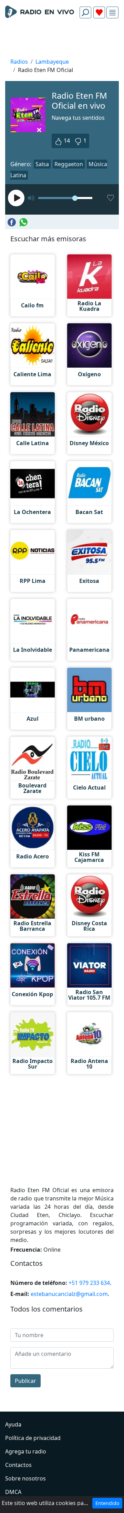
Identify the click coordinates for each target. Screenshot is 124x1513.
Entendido (107, 1503)
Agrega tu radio (25, 1451)
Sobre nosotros (25, 1478)
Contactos (18, 1465)
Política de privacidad (33, 1438)
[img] (112, 13)
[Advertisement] (62, 40)
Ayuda (13, 1424)
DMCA (13, 1492)
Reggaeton (68, 164)
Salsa (42, 164)
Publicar (25, 1381)
